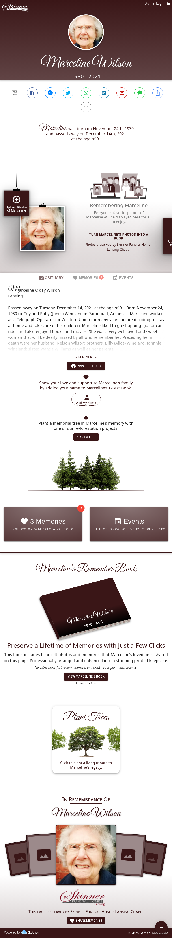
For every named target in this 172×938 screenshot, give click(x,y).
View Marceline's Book (86, 676)
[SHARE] (157, 92)
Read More (86, 357)
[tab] (51, 277)
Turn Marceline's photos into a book (118, 236)
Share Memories (88, 920)
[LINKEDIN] (104, 92)
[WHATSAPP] (86, 92)
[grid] (86, 216)
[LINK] (86, 107)
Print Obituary (88, 366)
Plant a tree (86, 437)
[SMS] (139, 92)
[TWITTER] (68, 92)
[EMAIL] (121, 92)
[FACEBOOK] (32, 92)
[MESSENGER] (50, 92)
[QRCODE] (14, 92)
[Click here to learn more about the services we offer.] (86, 898)
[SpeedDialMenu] (161, 927)
